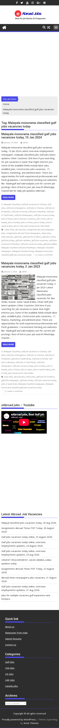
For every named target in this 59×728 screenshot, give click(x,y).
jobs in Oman (27, 222)
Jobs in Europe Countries (24, 219)
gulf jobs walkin (50, 244)
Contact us (10, 644)
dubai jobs (46, 233)
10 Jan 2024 (9, 229)
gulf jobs (18, 237)
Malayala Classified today (23, 251)
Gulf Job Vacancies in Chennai (33, 204)
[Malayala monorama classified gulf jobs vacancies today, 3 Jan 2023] (18, 276)
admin (25, 142)
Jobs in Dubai (7, 219)
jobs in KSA (41, 219)
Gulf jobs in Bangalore (15, 208)
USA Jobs (10, 667)
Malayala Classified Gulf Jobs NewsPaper (18, 247)
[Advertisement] (29, 63)
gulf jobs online (49, 237)
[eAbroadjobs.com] (4, 27)
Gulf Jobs (9, 661)
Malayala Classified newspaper (31, 384)
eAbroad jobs (7, 237)
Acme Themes (31, 723)
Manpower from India (16, 632)
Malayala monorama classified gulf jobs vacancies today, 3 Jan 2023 (28, 264)
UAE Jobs (10, 679)
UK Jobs (9, 673)
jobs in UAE (18, 226)
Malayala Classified (12, 204)
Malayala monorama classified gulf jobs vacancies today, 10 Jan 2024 (28, 135)
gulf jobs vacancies (40, 240)
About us (9, 626)
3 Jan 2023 (8, 376)
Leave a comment (45, 255)
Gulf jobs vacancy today (44, 215)
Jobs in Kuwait (14, 222)
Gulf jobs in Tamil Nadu (26, 362)
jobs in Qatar (39, 222)
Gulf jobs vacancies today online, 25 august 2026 (26, 536)
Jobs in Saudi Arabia (41, 369)
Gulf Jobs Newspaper (23, 215)
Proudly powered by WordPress (19, 719)
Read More (8, 197)
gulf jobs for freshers (32, 237)
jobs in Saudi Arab (9, 384)
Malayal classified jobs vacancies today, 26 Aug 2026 (28, 522)
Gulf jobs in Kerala (19, 211)
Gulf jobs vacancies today (31, 244)
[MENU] (56, 27)
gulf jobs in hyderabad (21, 358)
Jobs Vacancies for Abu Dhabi (37, 226)
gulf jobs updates (22, 240)
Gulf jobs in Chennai (35, 208)
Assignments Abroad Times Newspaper (23, 233)
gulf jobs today (7, 240)
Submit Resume (13, 638)
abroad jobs (20, 229)
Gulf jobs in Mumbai (36, 211)
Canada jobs (11, 685)
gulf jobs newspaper (10, 380)
